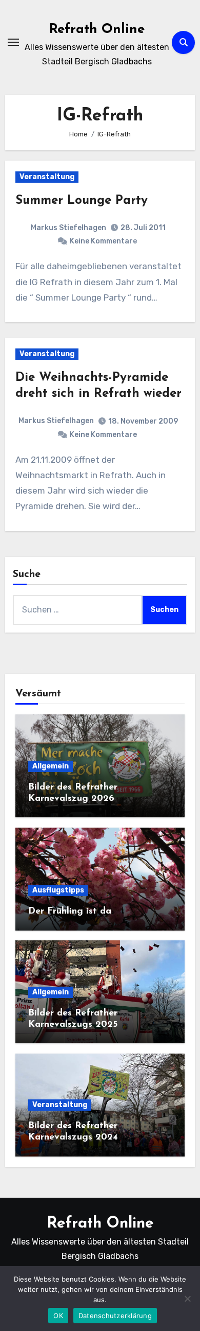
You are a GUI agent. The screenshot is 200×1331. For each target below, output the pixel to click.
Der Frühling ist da (69, 911)
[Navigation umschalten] (13, 42)
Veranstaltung (46, 176)
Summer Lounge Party (81, 201)
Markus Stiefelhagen (68, 227)
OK (58, 1315)
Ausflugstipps (58, 890)
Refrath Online (97, 30)
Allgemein (50, 766)
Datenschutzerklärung (115, 1315)
